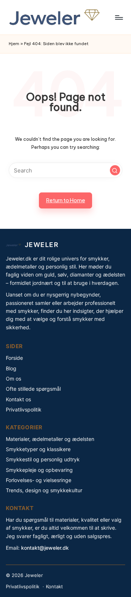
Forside (14, 358)
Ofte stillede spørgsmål (33, 389)
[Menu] (118, 17)
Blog (11, 368)
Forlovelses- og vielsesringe (38, 480)
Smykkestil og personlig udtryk (43, 459)
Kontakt (54, 586)
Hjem (14, 43)
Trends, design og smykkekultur (44, 490)
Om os (13, 378)
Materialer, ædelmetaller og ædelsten (50, 439)
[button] (115, 170)
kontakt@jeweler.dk (45, 548)
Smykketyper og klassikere (38, 449)
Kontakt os (18, 399)
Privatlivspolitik (23, 409)
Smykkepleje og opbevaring (39, 470)
